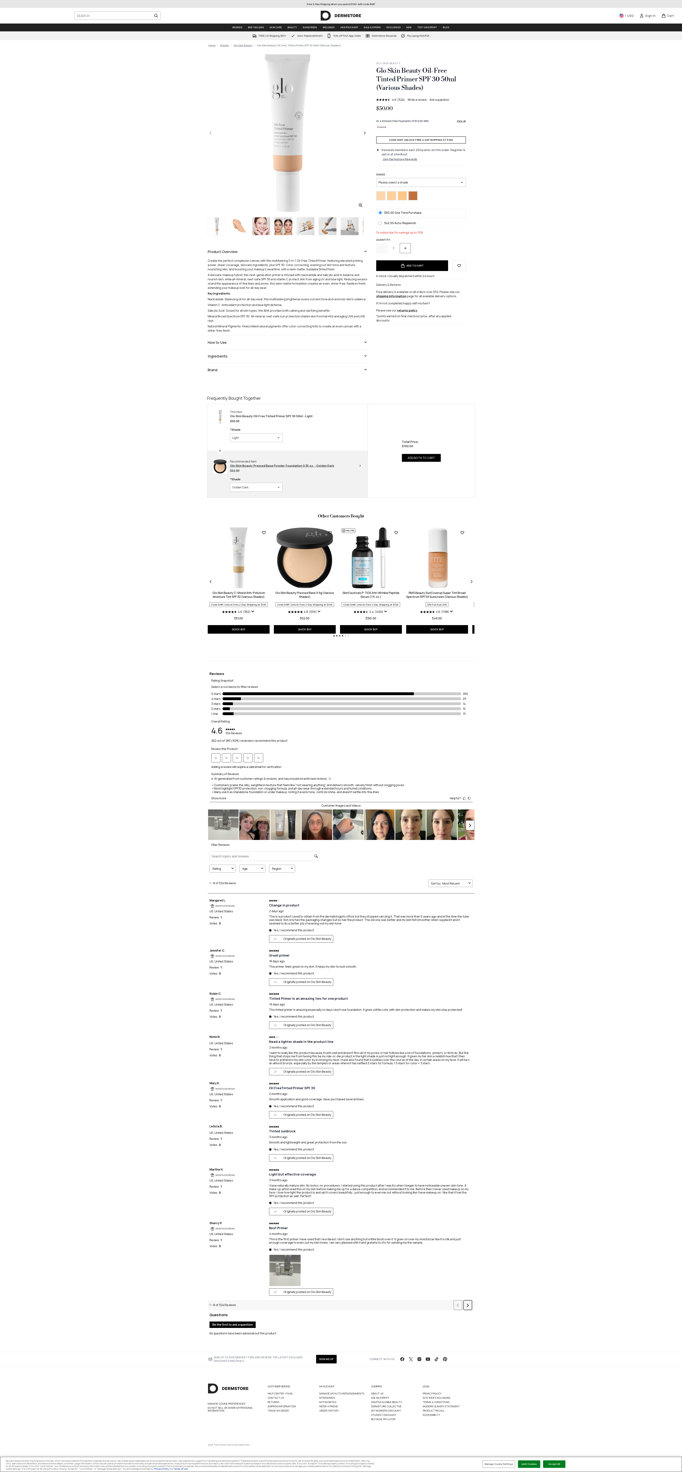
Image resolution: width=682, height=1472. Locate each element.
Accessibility (431, 1415)
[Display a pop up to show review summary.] (253, 612)
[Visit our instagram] (419, 1359)
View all (461, 121)
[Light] (380, 195)
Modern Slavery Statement (441, 1406)
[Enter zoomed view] (360, 205)
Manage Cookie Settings (499, 1464)
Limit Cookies (529, 1464)
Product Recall (434, 1410)
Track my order (278, 1410)
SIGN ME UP (326, 1359)
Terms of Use (180, 1468)
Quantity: (383, 239)
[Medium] (402, 195)
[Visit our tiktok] (436, 1359)
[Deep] (413, 195)
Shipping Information (282, 1406)
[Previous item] (210, 581)
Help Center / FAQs (280, 1393)
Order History (329, 1410)
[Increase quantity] (405, 248)
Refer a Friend (328, 1406)
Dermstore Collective (386, 1406)
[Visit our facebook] (402, 1359)
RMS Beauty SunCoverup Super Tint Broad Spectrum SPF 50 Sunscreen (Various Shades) (437, 595)
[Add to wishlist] (459, 265)
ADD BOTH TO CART (421, 458)
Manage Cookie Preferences (226, 1403)
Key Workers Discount (386, 1410)
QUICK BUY (239, 629)
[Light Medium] (391, 195)
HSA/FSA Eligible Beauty (386, 1402)
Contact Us (276, 1397)
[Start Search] (156, 16)
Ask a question (439, 100)
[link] (647, 15)
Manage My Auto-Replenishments (341, 1393)
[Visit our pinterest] (445, 1359)
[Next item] (471, 581)
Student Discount (384, 1415)
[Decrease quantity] (381, 248)
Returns (273, 1402)
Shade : (381, 174)
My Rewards (327, 1397)
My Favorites (327, 1402)
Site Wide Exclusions (436, 1397)
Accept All (554, 1464)
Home (212, 45)
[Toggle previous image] (210, 133)
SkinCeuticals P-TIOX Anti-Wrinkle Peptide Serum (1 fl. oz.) (371, 595)
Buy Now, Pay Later (383, 1419)
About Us (377, 1393)
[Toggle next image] (365, 133)
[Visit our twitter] (411, 1359)
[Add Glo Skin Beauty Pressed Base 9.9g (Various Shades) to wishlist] (330, 532)
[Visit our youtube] (428, 1359)
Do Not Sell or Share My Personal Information (230, 1409)
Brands (224, 45)
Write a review (417, 100)
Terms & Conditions (436, 1402)
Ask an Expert (380, 1397)
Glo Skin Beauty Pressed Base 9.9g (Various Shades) (304, 595)
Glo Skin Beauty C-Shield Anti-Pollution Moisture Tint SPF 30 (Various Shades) (238, 595)
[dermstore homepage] (340, 16)
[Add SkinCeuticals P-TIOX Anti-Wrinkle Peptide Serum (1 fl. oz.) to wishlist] (396, 532)
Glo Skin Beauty (243, 45)
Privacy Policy (432, 1393)
